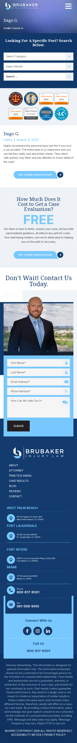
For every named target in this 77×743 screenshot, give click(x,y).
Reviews (15, 491)
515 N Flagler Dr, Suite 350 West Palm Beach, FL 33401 (30, 517)
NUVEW (10, 730)
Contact (15, 496)
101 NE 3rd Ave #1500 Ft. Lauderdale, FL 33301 (28, 535)
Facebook (27, 631)
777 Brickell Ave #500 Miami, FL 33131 (27, 577)
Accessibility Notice (26, 734)
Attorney (16, 470)
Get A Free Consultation (35, 174)
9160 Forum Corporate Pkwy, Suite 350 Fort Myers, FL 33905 (36, 559)
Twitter (37, 631)
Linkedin (48, 631)
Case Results (18, 480)
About (13, 465)
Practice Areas (20, 475)
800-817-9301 (28, 592)
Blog (12, 486)
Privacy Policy (55, 734)
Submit (18, 426)
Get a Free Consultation (35, 254)
